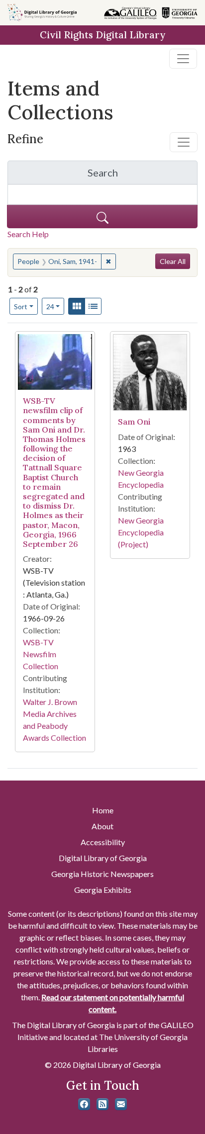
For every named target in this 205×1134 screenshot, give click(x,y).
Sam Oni (134, 422)
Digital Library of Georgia (103, 858)
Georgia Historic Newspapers (102, 873)
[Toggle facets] (184, 142)
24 (55, 306)
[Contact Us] (121, 1104)
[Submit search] (102, 216)
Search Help (28, 234)
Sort (20, 306)
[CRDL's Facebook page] (84, 1104)
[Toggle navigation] (183, 59)
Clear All (173, 261)
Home (102, 810)
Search (143, 175)
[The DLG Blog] (102, 1104)
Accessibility (103, 842)
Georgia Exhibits (102, 889)
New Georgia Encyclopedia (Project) (141, 532)
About (102, 826)
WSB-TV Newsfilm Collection (40, 654)
